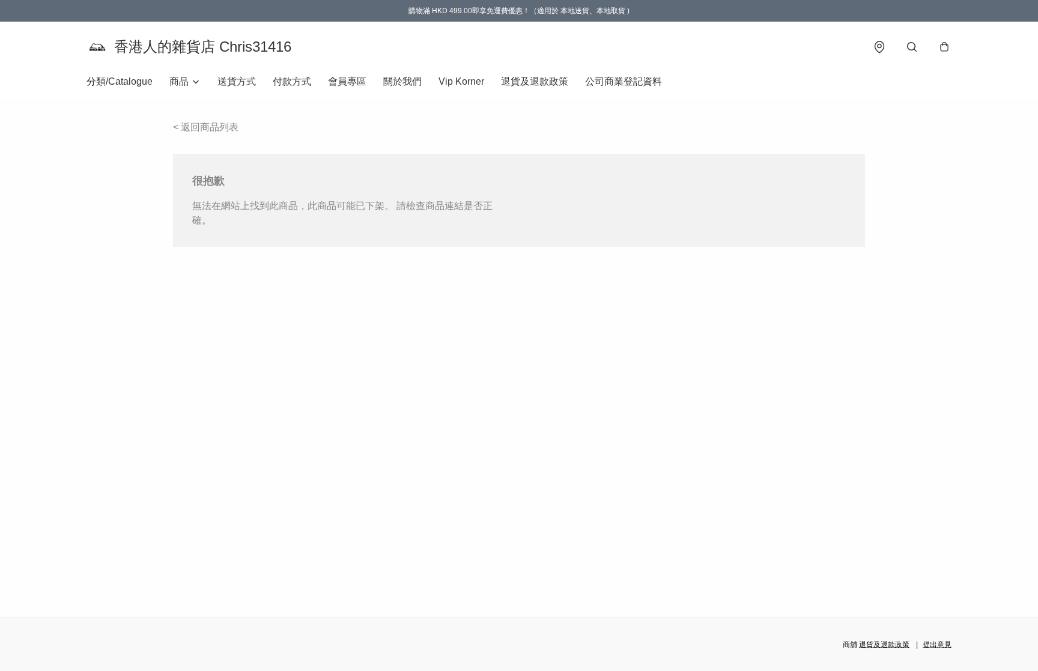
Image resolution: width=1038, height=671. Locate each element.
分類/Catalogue (119, 81)
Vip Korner (461, 81)
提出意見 (937, 644)
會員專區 (347, 81)
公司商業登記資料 (623, 81)
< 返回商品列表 (205, 127)
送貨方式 (236, 81)
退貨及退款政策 (534, 81)
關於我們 (402, 81)
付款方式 (292, 81)
